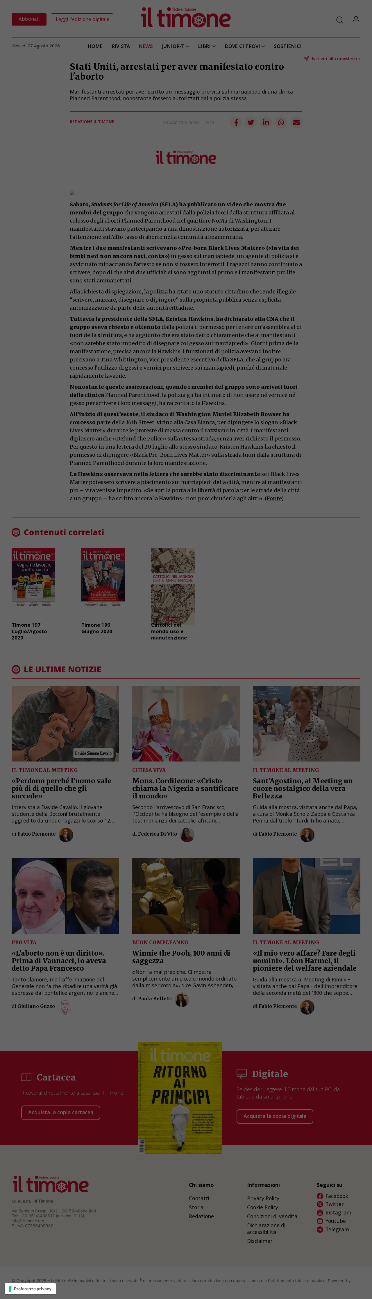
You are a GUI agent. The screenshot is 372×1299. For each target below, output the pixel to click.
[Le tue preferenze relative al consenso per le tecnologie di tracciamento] (30, 1288)
